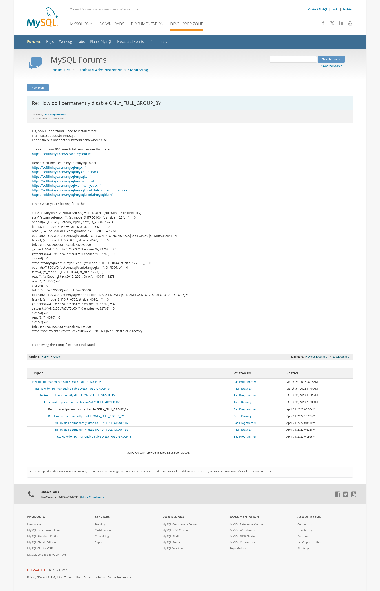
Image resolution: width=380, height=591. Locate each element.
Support (100, 542)
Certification (103, 530)
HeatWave (34, 524)
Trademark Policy (94, 577)
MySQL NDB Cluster (175, 530)
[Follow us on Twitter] (345, 496)
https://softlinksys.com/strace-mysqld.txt (62, 154)
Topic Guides (238, 548)
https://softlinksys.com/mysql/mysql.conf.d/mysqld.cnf (72, 195)
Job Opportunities (309, 542)
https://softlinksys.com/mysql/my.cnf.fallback (65, 172)
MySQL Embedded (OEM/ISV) (46, 554)
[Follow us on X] (331, 24)
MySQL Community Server (179, 524)
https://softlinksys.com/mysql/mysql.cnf (61, 177)
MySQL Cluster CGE (40, 548)
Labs (81, 41)
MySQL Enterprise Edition (44, 530)
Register (348, 9)
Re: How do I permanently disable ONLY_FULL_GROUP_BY (73, 388)
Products (36, 516)
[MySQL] (43, 17)
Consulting (102, 536)
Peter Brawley (243, 388)
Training (100, 524)
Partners (303, 536)
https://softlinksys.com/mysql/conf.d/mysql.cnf (66, 186)
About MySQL (309, 516)
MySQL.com (81, 23)
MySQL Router (171, 542)
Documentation (147, 23)
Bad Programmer (245, 382)
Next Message (340, 356)
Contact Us (304, 524)
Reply (45, 356)
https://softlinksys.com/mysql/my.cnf (59, 168)
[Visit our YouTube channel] (349, 24)
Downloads (111, 23)
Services (102, 516)
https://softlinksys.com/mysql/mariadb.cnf (63, 181)
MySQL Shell (170, 536)
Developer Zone (186, 23)
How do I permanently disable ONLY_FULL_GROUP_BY (66, 382)
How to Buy (305, 530)
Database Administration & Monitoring (112, 70)
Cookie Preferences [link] (120, 577)
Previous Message (316, 356)
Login (335, 9)
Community (158, 41)
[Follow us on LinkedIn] (340, 24)
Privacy (31, 577)
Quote (57, 356)
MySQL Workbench (175, 548)
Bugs (50, 41)
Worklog (65, 41)
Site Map (303, 548)
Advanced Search (331, 65)
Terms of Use (72, 577)
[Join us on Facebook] (322, 24)
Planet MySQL (101, 41)
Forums (34, 41)
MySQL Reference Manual (246, 524)
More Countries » (92, 497)
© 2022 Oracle (58, 570)
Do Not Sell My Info (50, 577)
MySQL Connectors (242, 542)
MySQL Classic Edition (41, 542)
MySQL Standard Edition (43, 536)
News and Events (130, 41)
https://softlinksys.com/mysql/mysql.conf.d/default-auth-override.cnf (82, 190)
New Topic (38, 87)
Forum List (60, 70)
